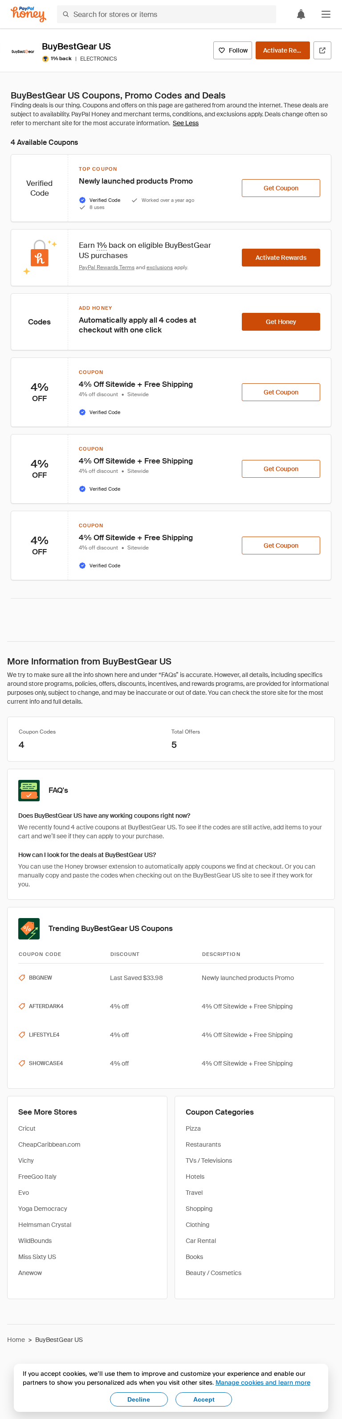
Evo (23, 1193)
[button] (326, 14)
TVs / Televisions (209, 1161)
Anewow (30, 1273)
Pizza (193, 1128)
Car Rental (201, 1241)
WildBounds (35, 1241)
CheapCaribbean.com (49, 1144)
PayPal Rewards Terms (106, 267)
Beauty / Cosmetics (213, 1273)
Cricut (27, 1128)
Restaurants (203, 1144)
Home (16, 1340)
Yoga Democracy (42, 1209)
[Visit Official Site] (322, 50)
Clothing (197, 1225)
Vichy (26, 1161)
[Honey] (28, 14)
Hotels (195, 1177)
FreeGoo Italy (37, 1177)
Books (194, 1257)
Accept (204, 1399)
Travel (194, 1193)
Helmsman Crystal (44, 1225)
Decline (138, 1399)
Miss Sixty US (37, 1257)
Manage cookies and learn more (263, 1382)
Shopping (199, 1209)
